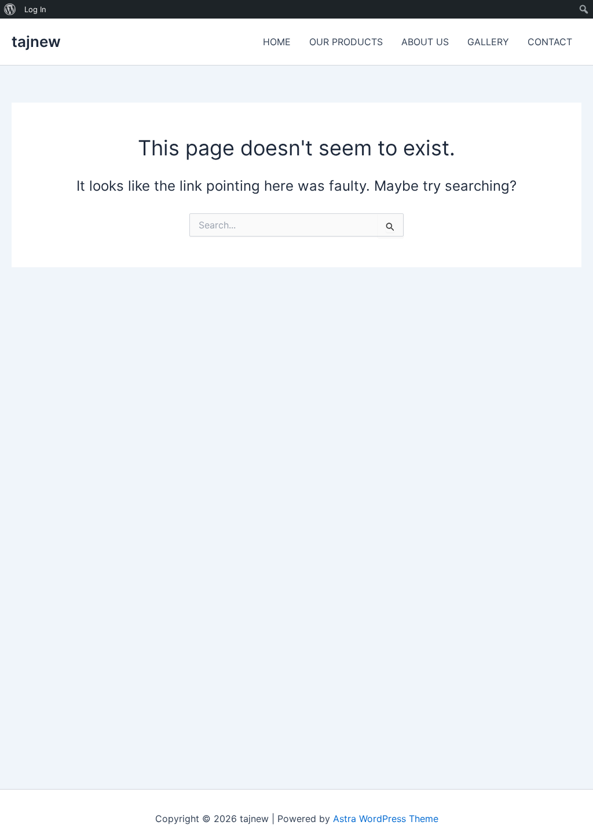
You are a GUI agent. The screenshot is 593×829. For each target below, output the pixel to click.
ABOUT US (425, 42)
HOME (277, 42)
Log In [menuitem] (35, 9)
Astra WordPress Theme (385, 818)
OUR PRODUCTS (346, 42)
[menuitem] (10, 9)
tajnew (36, 41)
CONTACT (550, 42)
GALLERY (488, 42)
